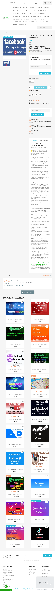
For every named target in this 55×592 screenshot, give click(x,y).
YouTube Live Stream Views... (15, 419)
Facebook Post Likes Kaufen (15, 319)
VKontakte (35, 10)
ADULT (15, 25)
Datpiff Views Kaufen (40, 444)
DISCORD (33, 19)
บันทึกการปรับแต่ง (44, 73)
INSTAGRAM (23, 7)
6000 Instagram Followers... (40, 469)
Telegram (26, 16)
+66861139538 (12, 3)
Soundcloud (33, 22)
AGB (4, 577)
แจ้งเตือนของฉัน (32, 574)
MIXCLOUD (16, 13)
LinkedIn (23, 13)
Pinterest (43, 10)
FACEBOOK (32, 7)
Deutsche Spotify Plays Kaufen (15, 494)
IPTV (47, 22)
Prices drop (5, 584)
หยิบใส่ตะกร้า (40, 87)
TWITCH (15, 10)
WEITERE (21, 25)
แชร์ (32, 95)
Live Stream (41, 13)
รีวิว (35, 13)
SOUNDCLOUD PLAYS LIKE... (40, 344)
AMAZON (41, 22)
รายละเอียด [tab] (34, 140)
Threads (26, 19)
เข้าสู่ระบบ (31, 571)
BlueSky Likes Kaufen (40, 494)
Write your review (28, 292)
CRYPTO (24, 22)
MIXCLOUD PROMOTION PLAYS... (40, 419)
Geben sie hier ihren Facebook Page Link (40, 64)
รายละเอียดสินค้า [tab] (44, 140)
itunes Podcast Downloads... (15, 369)
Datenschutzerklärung (8, 575)
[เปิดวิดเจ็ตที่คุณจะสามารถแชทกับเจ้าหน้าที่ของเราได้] (45, 583)
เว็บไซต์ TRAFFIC (17, 19)
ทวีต (36, 95)
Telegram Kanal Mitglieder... (15, 394)
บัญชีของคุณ (32, 566)
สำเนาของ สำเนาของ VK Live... (15, 444)
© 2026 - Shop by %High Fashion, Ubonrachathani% (27, 589)
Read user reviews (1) (35, 103)
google (46, 7)
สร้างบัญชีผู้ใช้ (32, 573)
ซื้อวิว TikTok (40, 544)
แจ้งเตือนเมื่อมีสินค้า (37, 114)
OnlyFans (41, 19)
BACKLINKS (47, 16)
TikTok (21, 10)
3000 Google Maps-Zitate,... (40, 394)
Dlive (27, 25)
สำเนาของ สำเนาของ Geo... (15, 344)
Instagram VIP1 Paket (15, 544)
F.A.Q (4, 582)
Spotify (27, 10)
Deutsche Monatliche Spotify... (39, 369)
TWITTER (39, 7)
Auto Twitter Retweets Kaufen (15, 469)
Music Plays (17, 22)
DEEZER (30, 13)
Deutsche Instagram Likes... (15, 519)
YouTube (16, 7)
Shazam (33, 16)
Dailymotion (17, 16)
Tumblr (39, 16)
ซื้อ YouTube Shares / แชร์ (40, 319)
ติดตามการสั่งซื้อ (32, 569)
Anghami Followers (39, 519)
